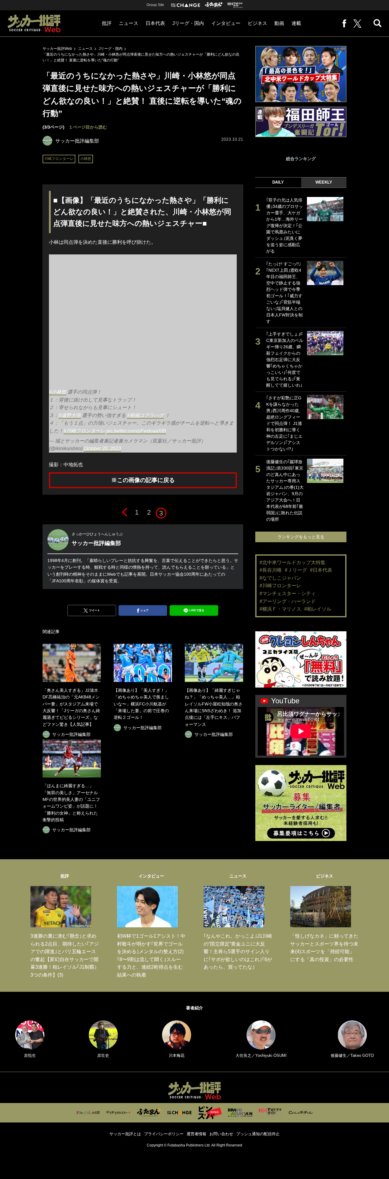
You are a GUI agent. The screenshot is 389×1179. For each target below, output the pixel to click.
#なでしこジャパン (280, 578)
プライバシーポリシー (164, 1134)
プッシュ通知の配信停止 (258, 1134)
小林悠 (85, 159)
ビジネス (257, 23)
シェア (144, 610)
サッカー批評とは (125, 1134)
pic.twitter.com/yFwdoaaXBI (136, 430)
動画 (279, 23)
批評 (107, 23)
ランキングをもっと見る (300, 536)
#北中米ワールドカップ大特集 (292, 562)
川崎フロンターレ (59, 159)
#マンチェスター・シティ (288, 593)
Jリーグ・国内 (188, 23)
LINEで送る (196, 610)
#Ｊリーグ (296, 570)
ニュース (128, 23)
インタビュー (225, 23)
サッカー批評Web (57, 49)
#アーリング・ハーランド (288, 601)
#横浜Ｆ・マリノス (280, 609)
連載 (296, 23)
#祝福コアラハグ (145, 415)
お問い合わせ (221, 1134)
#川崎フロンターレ (84, 430)
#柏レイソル (317, 609)
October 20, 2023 (102, 448)
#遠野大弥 (70, 415)
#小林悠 (57, 392)
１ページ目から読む (88, 127)
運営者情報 (196, 1134)
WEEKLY (323, 182)
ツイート (94, 610)
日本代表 (155, 23)
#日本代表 (321, 570)
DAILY (278, 182)
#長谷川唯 (271, 570)
